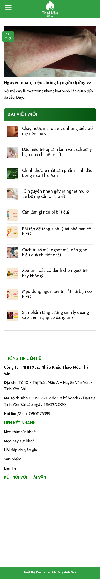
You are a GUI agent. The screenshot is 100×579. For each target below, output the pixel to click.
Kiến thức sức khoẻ (20, 431)
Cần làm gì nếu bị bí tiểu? (46, 212)
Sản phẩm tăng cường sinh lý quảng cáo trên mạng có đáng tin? (55, 315)
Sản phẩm (12, 459)
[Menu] (8, 7)
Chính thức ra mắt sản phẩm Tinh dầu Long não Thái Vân (57, 173)
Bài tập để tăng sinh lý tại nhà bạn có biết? (56, 231)
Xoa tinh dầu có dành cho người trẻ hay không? (55, 273)
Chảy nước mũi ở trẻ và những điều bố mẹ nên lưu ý (57, 131)
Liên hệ (10, 468)
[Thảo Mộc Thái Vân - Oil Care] (50, 9)
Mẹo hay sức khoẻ (19, 441)
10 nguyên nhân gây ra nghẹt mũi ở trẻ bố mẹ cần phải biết (55, 193)
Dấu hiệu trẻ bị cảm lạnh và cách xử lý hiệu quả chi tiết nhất (57, 152)
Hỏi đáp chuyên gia (20, 449)
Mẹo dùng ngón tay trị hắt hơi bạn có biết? (57, 294)
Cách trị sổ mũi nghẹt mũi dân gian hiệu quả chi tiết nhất (54, 252)
